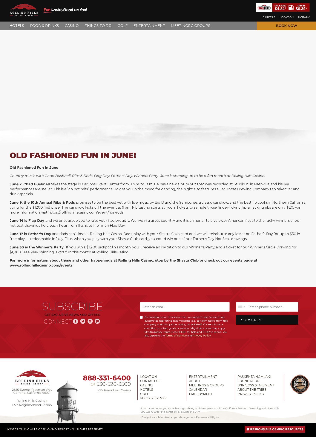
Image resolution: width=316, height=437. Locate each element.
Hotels (146, 390)
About (194, 381)
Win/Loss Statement (256, 385)
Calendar (198, 390)
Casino (146, 385)
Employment (200, 394)
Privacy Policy (202, 335)
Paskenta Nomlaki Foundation (254, 379)
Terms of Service (176, 335)
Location (148, 377)
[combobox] (241, 306)
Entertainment (203, 377)
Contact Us (150, 381)
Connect (58, 321)
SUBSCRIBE (252, 320)
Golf (144, 394)
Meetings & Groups (206, 385)
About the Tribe (252, 390)
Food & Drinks (153, 398)
